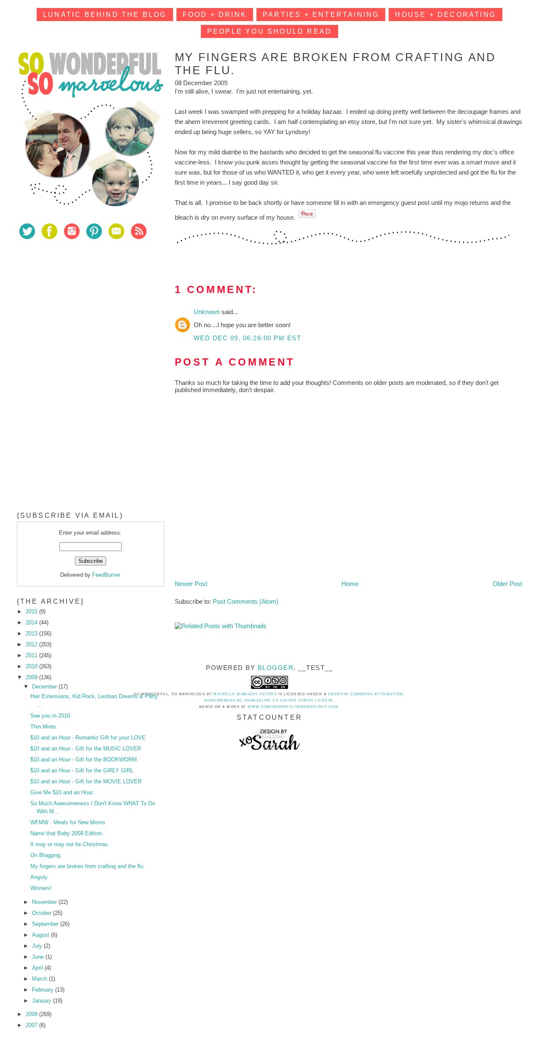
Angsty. (39, 877)
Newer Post (191, 583)
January (42, 1001)
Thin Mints (43, 726)
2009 (32, 677)
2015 (32, 611)
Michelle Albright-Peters (245, 694)
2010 (32, 666)
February (43, 990)
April (38, 968)
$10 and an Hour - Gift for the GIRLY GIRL (81, 770)
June (38, 957)
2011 (32, 655)
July (38, 946)
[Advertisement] (80, 307)
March (40, 979)
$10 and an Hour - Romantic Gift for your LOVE (88, 737)
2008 (32, 1014)
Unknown (207, 311)
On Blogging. (46, 855)
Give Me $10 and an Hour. (62, 792)
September (46, 924)
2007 (32, 1025)
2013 (32, 633)
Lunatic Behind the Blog (105, 14)
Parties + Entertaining (321, 14)
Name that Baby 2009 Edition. (67, 833)
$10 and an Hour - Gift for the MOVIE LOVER (85, 781)
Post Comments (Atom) (245, 601)
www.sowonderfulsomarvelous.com (293, 707)
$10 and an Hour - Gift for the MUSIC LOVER (85, 748)
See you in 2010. (51, 716)
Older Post (507, 583)
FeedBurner (106, 575)
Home (350, 583)
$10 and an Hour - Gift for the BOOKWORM (83, 759)
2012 (32, 644)
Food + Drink (215, 14)
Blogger (276, 667)
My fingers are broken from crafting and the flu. (87, 866)
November (45, 902)
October (42, 913)
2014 (32, 622)
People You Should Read (269, 31)
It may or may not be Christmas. (69, 844)
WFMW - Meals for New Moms (67, 822)
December (45, 686)
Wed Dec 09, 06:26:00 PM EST (248, 337)
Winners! (41, 888)
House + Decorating (445, 14)
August (41, 935)
